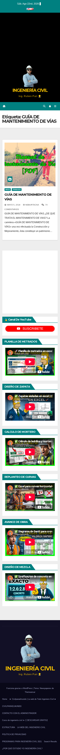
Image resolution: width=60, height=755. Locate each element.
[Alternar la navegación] (55, 106)
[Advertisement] (30, 40)
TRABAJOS (17, 189)
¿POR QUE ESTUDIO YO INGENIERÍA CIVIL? (22, 748)
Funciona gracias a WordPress (19, 688)
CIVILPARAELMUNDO (11, 706)
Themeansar (30, 692)
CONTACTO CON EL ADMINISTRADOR (19, 713)
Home (4, 699)
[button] (44, 106)
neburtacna (32, 205)
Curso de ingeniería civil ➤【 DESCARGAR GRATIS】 (25, 720)
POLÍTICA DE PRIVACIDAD (14, 734)
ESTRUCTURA (8, 727)
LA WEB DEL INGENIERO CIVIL (31, 727)
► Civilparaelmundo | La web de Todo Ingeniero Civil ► (32, 699)
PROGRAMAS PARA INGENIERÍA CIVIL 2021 (22, 741)
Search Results (50, 741)
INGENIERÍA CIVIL (30, 90)
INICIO (7, 189)
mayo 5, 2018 (14, 205)
